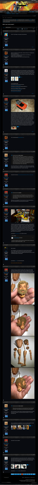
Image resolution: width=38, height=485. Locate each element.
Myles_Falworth (6, 102)
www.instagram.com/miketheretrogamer (16, 89)
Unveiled (6, 37)
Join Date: (5, 41)
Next (34, 474)
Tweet (6, 45)
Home (3, 17)
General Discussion (9, 17)
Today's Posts (9, 13)
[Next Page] (31, 28)
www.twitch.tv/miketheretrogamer (15, 87)
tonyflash (6, 157)
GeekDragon (6, 73)
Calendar (17, 13)
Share (7, 44)
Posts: (6, 43)
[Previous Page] (29, 28)
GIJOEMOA (6, 460)
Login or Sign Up (33, 0)
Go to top (33, 477)
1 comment (14, 235)
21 (31, 474)
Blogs (12, 11)
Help (24, 477)
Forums (8, 11)
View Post (23, 155)
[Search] (26, 5)
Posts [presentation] (4, 27)
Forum (6, 17)
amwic (6, 251)
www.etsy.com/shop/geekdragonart (16, 85)
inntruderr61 (6, 55)
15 (29, 474)
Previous (12, 474)
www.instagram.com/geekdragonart (16, 91)
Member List (13, 13)
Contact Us (28, 477)
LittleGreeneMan (16, 237)
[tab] (4, 27)
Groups (19, 11)
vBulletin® (30, 479)
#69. (33, 237)
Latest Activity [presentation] (8, 27)
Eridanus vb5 (7, 477)
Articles (15, 11)
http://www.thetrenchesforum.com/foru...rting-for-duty (25, 174)
